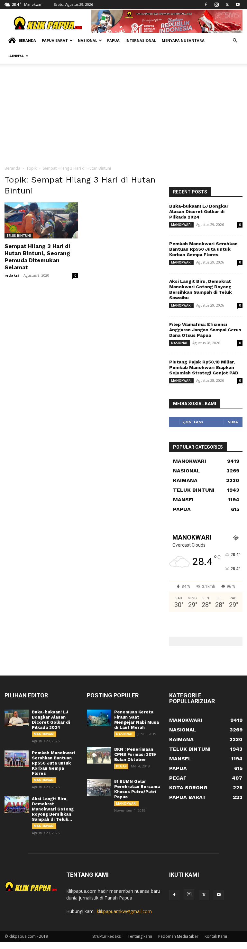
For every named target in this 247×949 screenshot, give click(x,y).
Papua (113, 40)
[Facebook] (206, 4)
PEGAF (121, 766)
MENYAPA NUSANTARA (183, 40)
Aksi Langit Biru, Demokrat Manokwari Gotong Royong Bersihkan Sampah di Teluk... (53, 809)
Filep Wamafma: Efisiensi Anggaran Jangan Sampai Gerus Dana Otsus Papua (205, 330)
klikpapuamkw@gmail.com (124, 911)
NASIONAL (179, 343)
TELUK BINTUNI (18, 235)
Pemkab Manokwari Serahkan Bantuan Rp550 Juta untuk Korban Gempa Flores (203, 249)
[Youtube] (237, 4)
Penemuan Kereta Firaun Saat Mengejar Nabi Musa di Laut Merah (136, 720)
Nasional (87, 40)
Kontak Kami (216, 936)
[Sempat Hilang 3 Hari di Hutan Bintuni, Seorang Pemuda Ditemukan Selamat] (41, 220)
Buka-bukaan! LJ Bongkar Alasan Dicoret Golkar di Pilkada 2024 (198, 211)
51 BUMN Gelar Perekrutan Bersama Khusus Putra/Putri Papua (137, 789)
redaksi (12, 275)
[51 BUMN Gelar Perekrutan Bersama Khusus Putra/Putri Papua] (99, 787)
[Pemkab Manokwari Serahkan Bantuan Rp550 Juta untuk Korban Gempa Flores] (17, 758)
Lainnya (15, 55)
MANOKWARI (181, 224)
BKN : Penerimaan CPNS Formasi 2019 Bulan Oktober (135, 754)
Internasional (140, 40)
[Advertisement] (123, 117)
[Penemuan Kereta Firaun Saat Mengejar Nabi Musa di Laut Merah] (99, 718)
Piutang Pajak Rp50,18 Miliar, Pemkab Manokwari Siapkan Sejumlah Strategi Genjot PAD (203, 367)
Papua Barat (55, 40)
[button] (234, 41)
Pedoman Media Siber (178, 936)
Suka (233, 421)
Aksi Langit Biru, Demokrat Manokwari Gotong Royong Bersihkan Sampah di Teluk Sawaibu (200, 289)
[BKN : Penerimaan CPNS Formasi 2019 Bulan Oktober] (99, 755)
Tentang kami (140, 936)
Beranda (27, 40)
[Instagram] (216, 4)
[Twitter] (227, 4)
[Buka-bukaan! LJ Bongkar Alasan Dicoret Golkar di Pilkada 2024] (17, 718)
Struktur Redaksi (107, 936)
